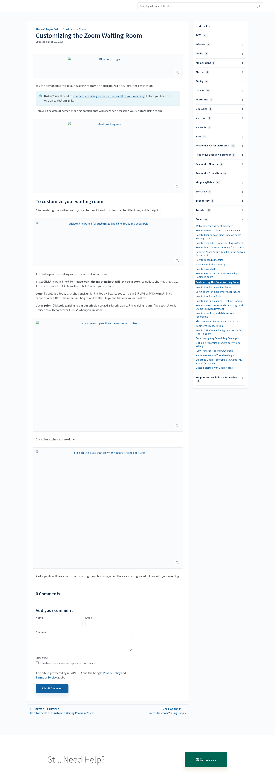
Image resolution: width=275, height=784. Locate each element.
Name (39, 618)
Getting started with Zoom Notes (214, 368)
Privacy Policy (111, 673)
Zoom (82, 29)
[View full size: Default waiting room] (108, 155)
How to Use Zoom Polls (208, 296)
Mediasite (203, 109)
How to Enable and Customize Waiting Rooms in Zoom (217, 275)
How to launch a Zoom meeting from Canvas (220, 247)
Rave (200, 136)
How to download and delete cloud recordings (215, 315)
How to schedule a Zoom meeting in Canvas (220, 243)
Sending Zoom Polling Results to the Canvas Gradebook (220, 253)
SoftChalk (203, 192)
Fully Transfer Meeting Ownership (214, 351)
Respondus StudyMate (210, 173)
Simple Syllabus (207, 182)
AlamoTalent (205, 63)
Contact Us (208, 759)
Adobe (201, 54)
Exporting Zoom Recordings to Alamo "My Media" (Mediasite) (219, 361)
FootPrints (204, 100)
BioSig (201, 81)
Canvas (202, 90)
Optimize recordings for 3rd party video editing (218, 344)
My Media (203, 127)
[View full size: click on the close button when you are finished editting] (108, 508)
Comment (42, 632)
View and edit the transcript (211, 265)
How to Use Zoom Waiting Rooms (214, 287)
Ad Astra (202, 44)
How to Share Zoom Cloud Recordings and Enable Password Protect (219, 307)
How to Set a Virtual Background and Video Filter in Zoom (219, 332)
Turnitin (203, 210)
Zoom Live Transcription (209, 326)
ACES (200, 35)
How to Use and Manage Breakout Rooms (219, 301)
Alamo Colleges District (49, 29)
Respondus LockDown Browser (215, 155)
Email (88, 618)
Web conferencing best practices (214, 226)
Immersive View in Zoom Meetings (215, 355)
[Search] (258, 6)
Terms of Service (46, 678)
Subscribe (42, 658)
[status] (108, 98)
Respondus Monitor (209, 164)
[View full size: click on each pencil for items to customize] (108, 375)
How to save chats (206, 269)
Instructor (70, 29)
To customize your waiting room (69, 201)
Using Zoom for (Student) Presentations (218, 292)
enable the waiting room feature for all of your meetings (109, 96)
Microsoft (203, 118)
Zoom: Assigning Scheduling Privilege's (217, 338)
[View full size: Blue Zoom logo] (108, 66)
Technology (204, 201)
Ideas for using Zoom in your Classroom (218, 321)
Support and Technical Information (216, 379)
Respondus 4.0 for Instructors (215, 146)
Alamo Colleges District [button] (27, 2)
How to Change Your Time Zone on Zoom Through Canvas (218, 236)
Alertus (202, 72)
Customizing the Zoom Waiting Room (89, 35)
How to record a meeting (210, 260)
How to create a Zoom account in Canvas (218, 230)
